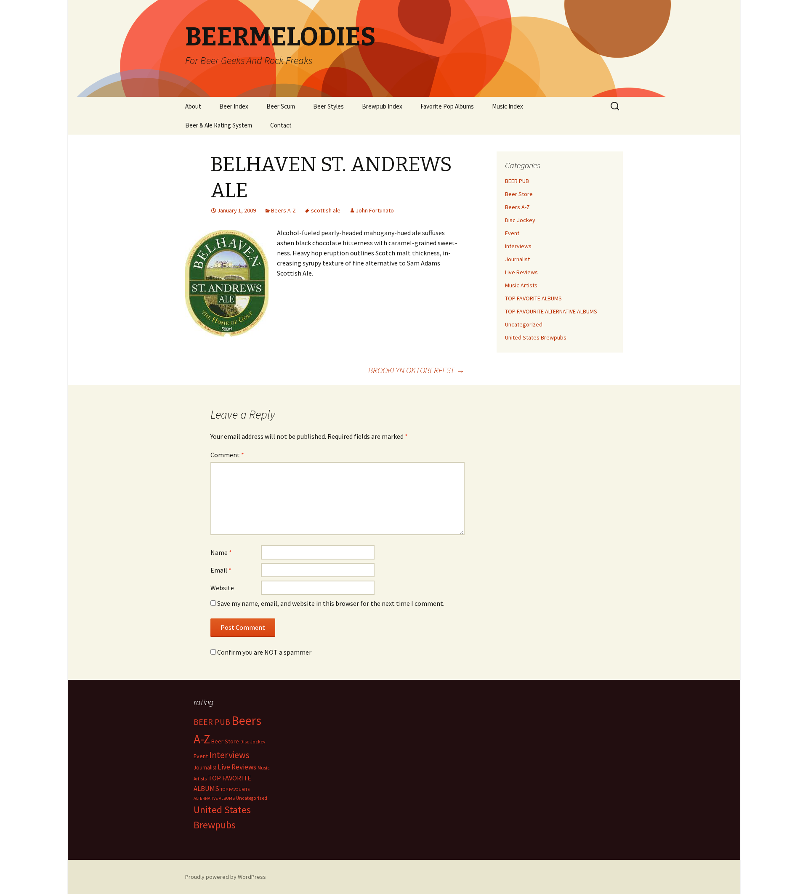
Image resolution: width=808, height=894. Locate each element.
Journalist (517, 259)
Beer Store (519, 194)
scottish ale (325, 210)
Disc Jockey (520, 220)
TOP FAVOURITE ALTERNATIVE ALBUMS (551, 311)
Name (221, 552)
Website (222, 588)
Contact (281, 125)
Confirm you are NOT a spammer (263, 652)
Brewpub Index (382, 106)
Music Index (507, 106)
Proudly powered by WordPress (225, 877)
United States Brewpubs (535, 337)
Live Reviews (521, 272)
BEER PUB (517, 181)
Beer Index (233, 106)
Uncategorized (523, 324)
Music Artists (521, 285)
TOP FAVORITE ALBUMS (533, 298)
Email (220, 570)
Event (512, 233)
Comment (227, 455)
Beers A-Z (283, 210)
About (193, 106)
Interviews (518, 246)
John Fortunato (375, 210)
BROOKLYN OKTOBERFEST (416, 370)
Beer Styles (328, 106)
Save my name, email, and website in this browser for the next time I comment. (330, 603)
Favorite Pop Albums (447, 106)
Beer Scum (280, 106)
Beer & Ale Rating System (218, 125)
